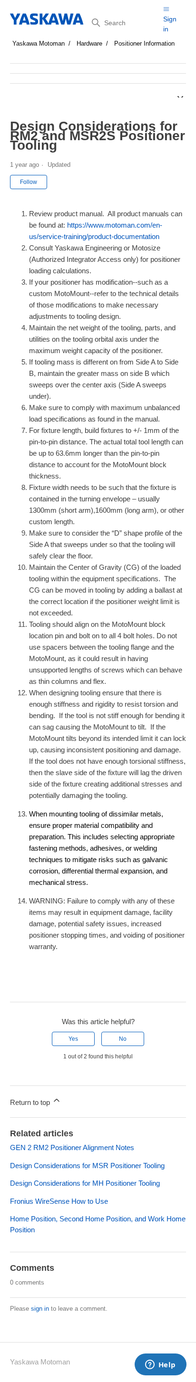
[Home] (47, 19)
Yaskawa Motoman (38, 43)
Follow (28, 182)
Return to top (31, 1102)
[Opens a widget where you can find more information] (160, 1365)
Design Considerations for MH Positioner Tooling (85, 1183)
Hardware (89, 43)
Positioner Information (144, 43)
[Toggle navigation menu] (166, 9)
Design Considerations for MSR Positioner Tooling (87, 1165)
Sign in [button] (169, 24)
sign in (40, 1308)
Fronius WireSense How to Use (59, 1201)
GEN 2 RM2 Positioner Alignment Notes (72, 1147)
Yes (73, 1039)
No (123, 1039)
